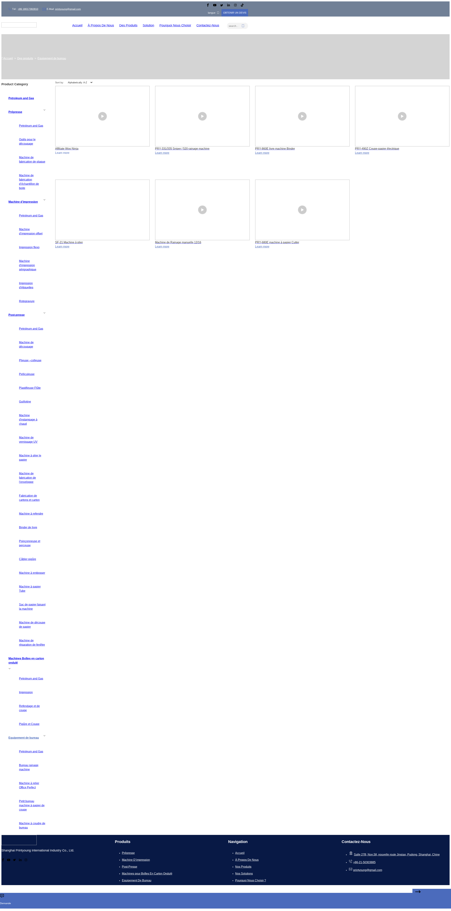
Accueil (77, 25)
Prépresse (128, 852)
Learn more (162, 152)
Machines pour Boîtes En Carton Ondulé (147, 873)
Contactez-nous (207, 25)
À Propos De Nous (247, 859)
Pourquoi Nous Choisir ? (250, 880)
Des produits (128, 25)
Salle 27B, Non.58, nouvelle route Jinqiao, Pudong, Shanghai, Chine (397, 854)
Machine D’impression (136, 859)
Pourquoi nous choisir (175, 25)
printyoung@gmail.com (68, 9)
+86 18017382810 (28, 9)
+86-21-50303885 (364, 862)
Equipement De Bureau (136, 880)
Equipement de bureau (52, 58)
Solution (148, 25)
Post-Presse (129, 866)
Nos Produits (243, 866)
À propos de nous (101, 25)
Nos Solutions (244, 873)
